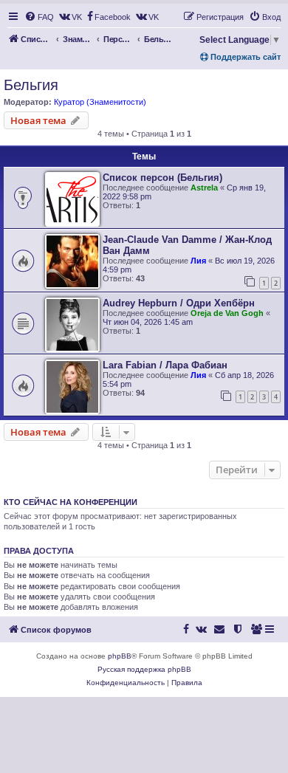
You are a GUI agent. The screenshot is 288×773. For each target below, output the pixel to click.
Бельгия (31, 85)
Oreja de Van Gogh (227, 313)
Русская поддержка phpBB (144, 669)
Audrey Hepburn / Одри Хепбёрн (179, 303)
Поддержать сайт (244, 56)
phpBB (119, 656)
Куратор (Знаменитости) (100, 101)
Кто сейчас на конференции (70, 502)
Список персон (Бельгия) (162, 177)
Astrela (204, 187)
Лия (198, 260)
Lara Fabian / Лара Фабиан (165, 365)
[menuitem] (39, 17)
